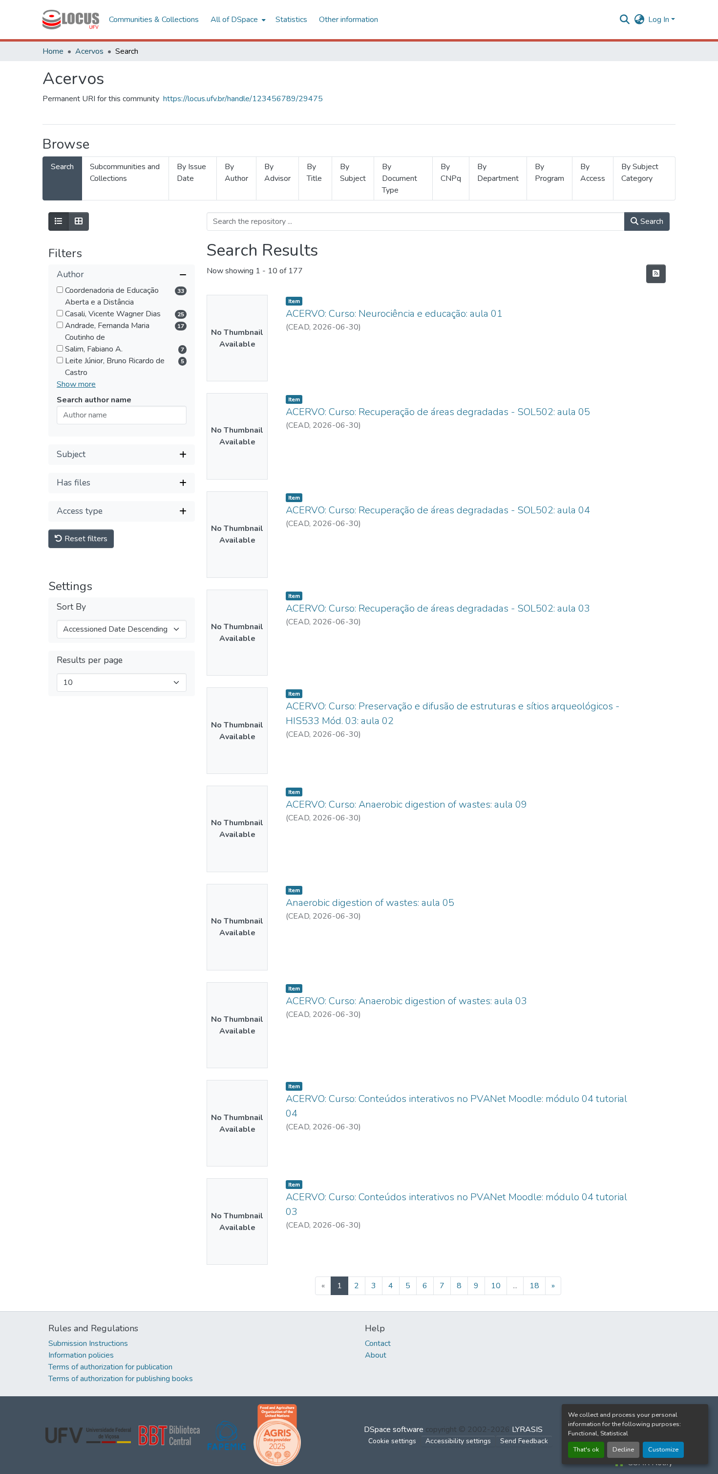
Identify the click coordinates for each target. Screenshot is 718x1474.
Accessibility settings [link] (458, 1441)
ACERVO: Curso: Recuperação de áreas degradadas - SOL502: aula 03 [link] (438, 608)
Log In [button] (659, 19)
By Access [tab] (592, 172)
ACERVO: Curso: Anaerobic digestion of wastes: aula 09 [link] (406, 804)
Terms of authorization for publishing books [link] (120, 1378)
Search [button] (650, 221)
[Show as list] (58, 221)
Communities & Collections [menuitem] (154, 19)
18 (534, 1285)
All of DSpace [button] (234, 19)
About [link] (375, 1355)
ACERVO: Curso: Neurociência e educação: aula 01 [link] (394, 313)
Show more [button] (76, 384)
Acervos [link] (89, 51)
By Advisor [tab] (277, 172)
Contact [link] (378, 1343)
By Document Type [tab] (399, 178)
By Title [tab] (314, 172)
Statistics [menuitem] (291, 19)
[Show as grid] (78, 221)
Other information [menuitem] (348, 19)
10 (496, 1285)
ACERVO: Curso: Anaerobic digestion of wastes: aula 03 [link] (406, 1001)
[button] (70, 19)
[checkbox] (60, 289)
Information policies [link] (81, 1355)
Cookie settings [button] (392, 1441)
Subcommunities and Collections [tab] (125, 172)
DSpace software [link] (393, 1429)
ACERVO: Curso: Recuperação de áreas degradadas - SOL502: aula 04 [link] (438, 510)
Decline (623, 1449)
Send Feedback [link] (524, 1441)
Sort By (71, 607)
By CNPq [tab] (451, 172)
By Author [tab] (236, 172)
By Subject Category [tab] (639, 172)
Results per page (90, 660)
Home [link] (52, 51)
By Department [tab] (498, 172)
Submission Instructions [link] (88, 1343)
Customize (663, 1449)
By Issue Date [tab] (191, 172)
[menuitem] (237, 19)
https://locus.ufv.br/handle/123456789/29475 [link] (243, 98)
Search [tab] (62, 166)
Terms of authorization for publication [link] (110, 1367)
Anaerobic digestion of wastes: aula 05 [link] (370, 902)
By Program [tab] (549, 172)
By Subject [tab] (353, 172)
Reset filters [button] (85, 538)
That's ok (586, 1449)
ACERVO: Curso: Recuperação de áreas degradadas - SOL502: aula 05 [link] (438, 411)
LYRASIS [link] (527, 1429)
